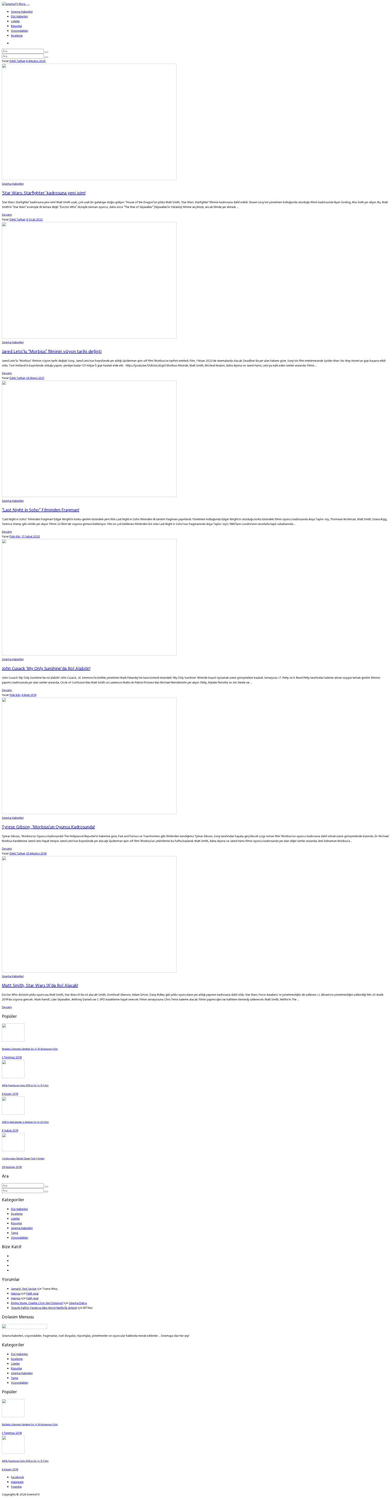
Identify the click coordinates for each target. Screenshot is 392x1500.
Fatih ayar (32, 1293)
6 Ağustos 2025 (36, 61)
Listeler (15, 21)
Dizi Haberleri (19, 16)
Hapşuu (15, 1293)
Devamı (7, 215)
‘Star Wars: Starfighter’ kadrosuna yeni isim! (44, 193)
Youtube (16, 1487)
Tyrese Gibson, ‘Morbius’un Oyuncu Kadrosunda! (48, 827)
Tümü (14, 1233)
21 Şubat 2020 (31, 536)
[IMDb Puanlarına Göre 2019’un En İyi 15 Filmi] (13, 1077)
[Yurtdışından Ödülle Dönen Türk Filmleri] (13, 1150)
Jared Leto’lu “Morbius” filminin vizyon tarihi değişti (52, 351)
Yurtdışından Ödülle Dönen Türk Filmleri (23, 1159)
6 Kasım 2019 (10, 1094)
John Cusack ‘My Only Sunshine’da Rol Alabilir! (46, 668)
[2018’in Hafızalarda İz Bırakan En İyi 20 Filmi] (13, 1113)
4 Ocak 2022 (34, 219)
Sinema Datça (78, 1303)
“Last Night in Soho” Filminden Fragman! (40, 510)
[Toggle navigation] (27, 5)
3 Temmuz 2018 (12, 1057)
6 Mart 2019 (29, 695)
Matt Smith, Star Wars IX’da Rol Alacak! (40, 985)
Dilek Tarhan (17, 61)
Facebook (17, 1477)
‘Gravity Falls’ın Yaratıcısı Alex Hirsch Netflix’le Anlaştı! (44, 1308)
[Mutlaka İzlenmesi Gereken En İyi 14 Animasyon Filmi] (13, 1040)
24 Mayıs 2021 (35, 378)
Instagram (17, 1482)
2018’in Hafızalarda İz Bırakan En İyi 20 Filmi (25, 1122)
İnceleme (17, 35)
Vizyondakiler (19, 31)
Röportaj (16, 26)
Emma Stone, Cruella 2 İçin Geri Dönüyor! (37, 1303)
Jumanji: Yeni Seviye (24, 1289)
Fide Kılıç (15, 536)
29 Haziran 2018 (12, 1167)
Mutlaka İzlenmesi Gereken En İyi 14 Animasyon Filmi (30, 1049)
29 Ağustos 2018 (36, 853)
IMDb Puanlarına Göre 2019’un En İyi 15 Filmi (25, 1086)
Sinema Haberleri (22, 12)
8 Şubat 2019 (10, 1130)
